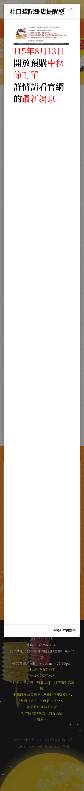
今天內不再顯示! (65, 630)
